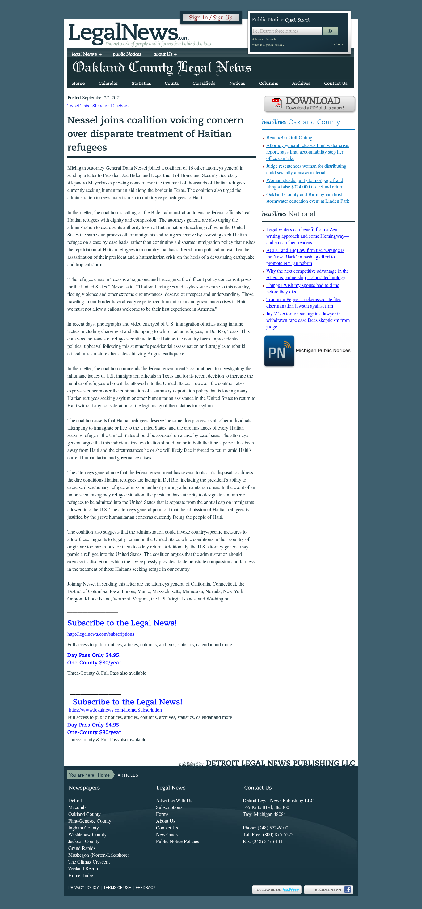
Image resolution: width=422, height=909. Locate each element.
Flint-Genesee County (89, 820)
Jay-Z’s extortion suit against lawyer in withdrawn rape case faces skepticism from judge (308, 320)
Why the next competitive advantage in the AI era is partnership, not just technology (307, 273)
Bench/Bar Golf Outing (289, 137)
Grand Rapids (81, 848)
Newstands (167, 834)
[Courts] (172, 82)
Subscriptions (169, 807)
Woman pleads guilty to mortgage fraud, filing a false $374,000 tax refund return (305, 183)
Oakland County (84, 814)
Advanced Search (264, 39)
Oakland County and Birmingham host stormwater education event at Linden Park (307, 197)
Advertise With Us (174, 800)
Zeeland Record (83, 868)
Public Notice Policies (177, 841)
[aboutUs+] (165, 54)
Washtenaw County (87, 834)
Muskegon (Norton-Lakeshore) (98, 854)
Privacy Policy (83, 887)
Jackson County (83, 841)
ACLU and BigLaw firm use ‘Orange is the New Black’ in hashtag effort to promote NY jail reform (305, 256)
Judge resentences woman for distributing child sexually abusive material (306, 168)
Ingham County (83, 827)
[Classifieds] (204, 82)
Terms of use (117, 887)
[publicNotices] (127, 54)
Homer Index (81, 875)
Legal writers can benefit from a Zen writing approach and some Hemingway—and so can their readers (307, 235)
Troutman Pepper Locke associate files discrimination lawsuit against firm (303, 302)
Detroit (75, 800)
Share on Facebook (111, 105)
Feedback (146, 887)
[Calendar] (108, 82)
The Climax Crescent (89, 861)
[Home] (78, 82)
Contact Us (167, 827)
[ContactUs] (336, 82)
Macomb (77, 807)
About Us (165, 820)
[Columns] (268, 82)
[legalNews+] (86, 54)
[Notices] (237, 82)
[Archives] (301, 82)
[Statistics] (141, 82)
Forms (162, 814)
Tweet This (78, 105)
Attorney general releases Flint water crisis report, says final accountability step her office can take (307, 151)
